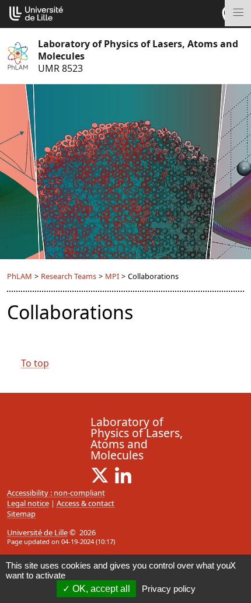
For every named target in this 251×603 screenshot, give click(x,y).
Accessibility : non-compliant (56, 492)
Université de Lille (37, 532)
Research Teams (68, 276)
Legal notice (28, 503)
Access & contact (85, 503)
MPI (112, 276)
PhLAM (19, 276)
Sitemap (21, 513)
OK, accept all (100, 589)
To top (35, 363)
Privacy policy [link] (169, 589)
